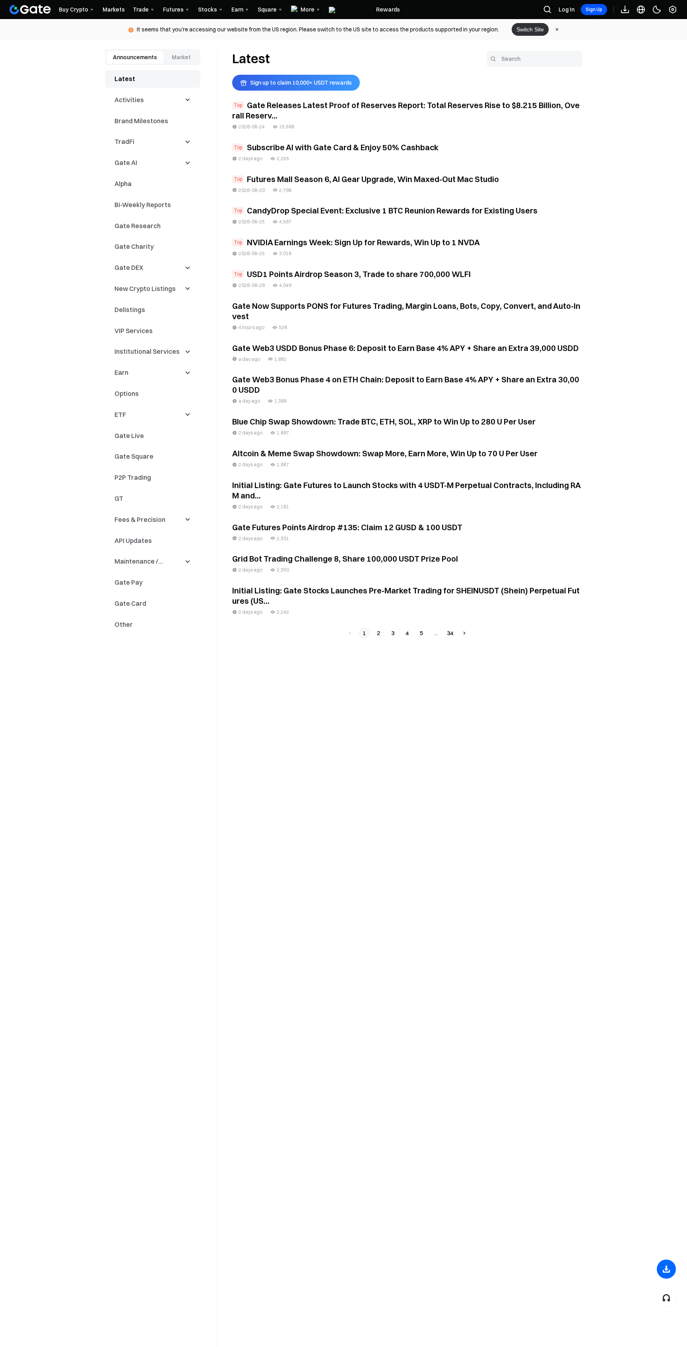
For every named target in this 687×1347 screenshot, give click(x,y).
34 (450, 633)
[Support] (666, 1297)
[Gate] (30, 9)
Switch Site (530, 29)
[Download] (666, 1269)
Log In (566, 9)
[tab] (135, 57)
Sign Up (594, 9)
